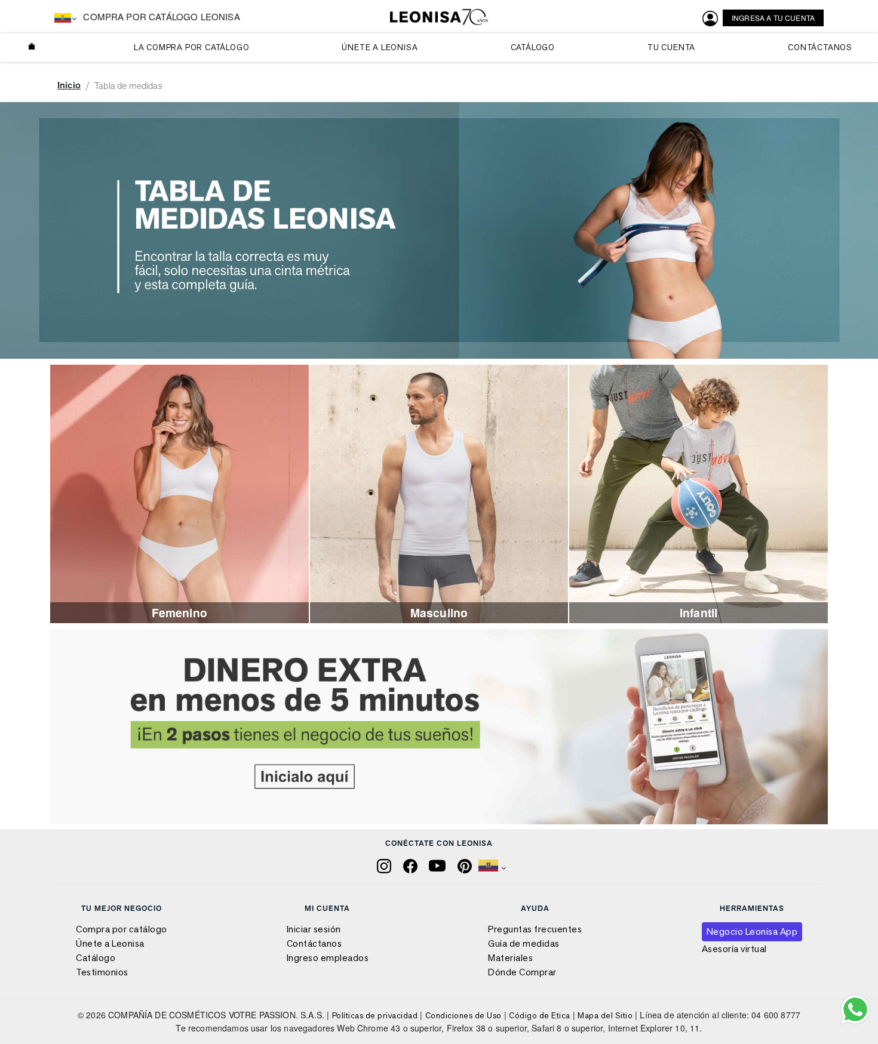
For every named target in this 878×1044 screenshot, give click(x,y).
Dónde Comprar (522, 972)
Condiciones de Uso (463, 1015)
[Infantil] (698, 493)
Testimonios (102, 972)
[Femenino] (179, 493)
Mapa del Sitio (605, 1015)
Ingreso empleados (328, 957)
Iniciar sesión (314, 929)
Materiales (510, 957)
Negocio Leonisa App (752, 931)
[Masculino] (439, 493)
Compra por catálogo (121, 929)
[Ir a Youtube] (438, 864)
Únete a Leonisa (110, 943)
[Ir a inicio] (32, 47)
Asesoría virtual (734, 949)
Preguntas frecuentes (535, 929)
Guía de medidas (524, 943)
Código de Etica (539, 1015)
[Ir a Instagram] (385, 864)
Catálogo (95, 957)
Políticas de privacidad (375, 1015)
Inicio (69, 85)
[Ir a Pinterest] (466, 864)
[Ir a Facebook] (411, 864)
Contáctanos (314, 943)
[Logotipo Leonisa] (439, 17)
